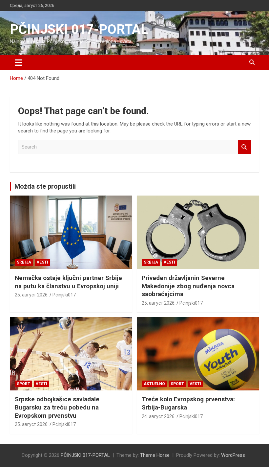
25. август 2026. (32, 294)
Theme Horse (155, 455)
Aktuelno (154, 384)
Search (244, 147)
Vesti (42, 262)
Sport (23, 384)
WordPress (233, 455)
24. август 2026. (159, 416)
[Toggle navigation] (18, 62)
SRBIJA (24, 262)
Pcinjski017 (64, 294)
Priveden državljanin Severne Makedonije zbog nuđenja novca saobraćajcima (188, 286)
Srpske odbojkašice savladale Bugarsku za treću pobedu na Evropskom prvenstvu (57, 407)
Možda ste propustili (45, 186)
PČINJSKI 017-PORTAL (79, 29)
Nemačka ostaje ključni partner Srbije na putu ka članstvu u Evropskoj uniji (68, 282)
